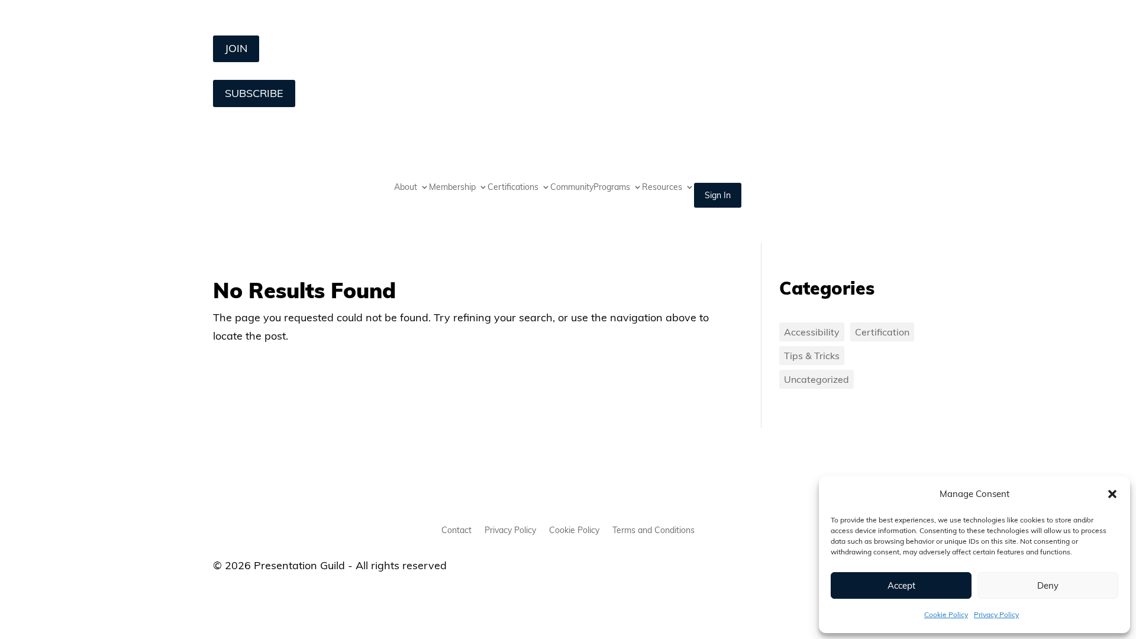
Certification (882, 332)
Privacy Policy (996, 614)
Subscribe (254, 93)
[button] (1112, 494)
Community (571, 187)
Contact (456, 530)
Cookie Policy (946, 614)
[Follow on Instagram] (272, 494)
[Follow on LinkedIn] (222, 494)
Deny (1047, 585)
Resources (662, 187)
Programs (611, 187)
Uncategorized (816, 379)
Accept (901, 585)
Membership (452, 187)
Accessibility (812, 332)
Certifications (513, 187)
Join (236, 48)
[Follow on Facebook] (247, 494)
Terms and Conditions (653, 530)
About (405, 187)
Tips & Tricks (812, 356)
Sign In (718, 195)
